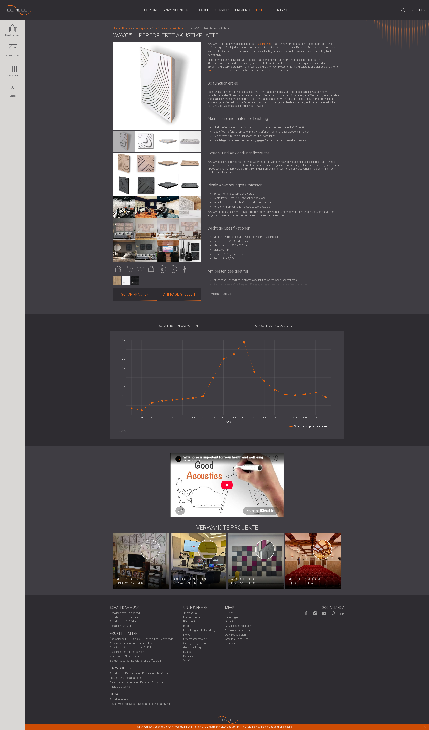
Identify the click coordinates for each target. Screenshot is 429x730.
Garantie (230, 621)
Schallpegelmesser (121, 699)
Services (222, 10)
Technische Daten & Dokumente (273, 326)
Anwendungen (176, 10)
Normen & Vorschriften (238, 630)
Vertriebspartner (192, 660)
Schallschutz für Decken (124, 617)
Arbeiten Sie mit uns (236, 639)
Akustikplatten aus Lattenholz (127, 651)
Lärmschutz (12, 75)
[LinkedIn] (342, 613)
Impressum (190, 613)
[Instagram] (315, 613)
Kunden (187, 651)
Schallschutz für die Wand (125, 613)
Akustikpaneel (264, 43)
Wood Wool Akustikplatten (125, 656)
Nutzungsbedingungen (238, 625)
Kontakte (281, 10)
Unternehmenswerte (195, 639)
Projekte (243, 10)
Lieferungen (232, 617)
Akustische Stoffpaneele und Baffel (130, 647)
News (186, 634)
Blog (186, 625)
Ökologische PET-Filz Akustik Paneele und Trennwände (141, 639)
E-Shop (262, 10)
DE (421, 10)
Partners (188, 656)
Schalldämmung (12, 35)
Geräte (13, 96)
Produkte (202, 10)
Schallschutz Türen (121, 625)
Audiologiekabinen (120, 686)
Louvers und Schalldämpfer (126, 677)
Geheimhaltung (192, 647)
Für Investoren (191, 621)
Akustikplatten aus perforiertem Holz (131, 643)
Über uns (150, 10)
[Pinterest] (333, 613)
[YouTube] (324, 613)
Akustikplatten (12, 55)
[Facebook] (306, 613)
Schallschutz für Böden (123, 621)
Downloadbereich (235, 634)
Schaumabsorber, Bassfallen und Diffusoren (135, 660)
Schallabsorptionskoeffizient (181, 326)
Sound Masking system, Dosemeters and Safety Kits (140, 704)
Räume (212, 70)
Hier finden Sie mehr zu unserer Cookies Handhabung (264, 726)
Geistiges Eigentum (194, 643)
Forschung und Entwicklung (199, 630)
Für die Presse (191, 617)
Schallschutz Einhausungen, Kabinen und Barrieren (139, 673)
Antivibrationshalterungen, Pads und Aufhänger (137, 682)
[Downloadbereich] (412, 10)
